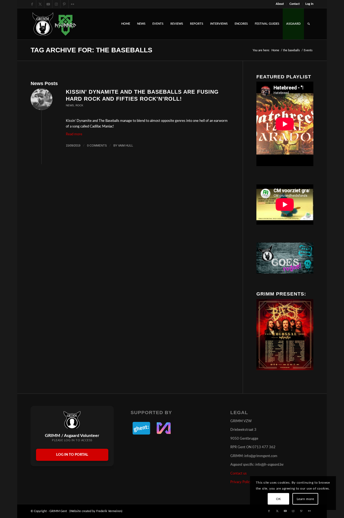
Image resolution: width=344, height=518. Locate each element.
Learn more (305, 499)
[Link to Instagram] (56, 4)
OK (278, 499)
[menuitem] (280, 4)
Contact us (238, 473)
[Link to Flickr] (73, 4)
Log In (309, 3)
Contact (294, 3)
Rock (79, 105)
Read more (74, 134)
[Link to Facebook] (32, 4)
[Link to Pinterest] (64, 4)
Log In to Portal (72, 455)
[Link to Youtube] (48, 4)
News (70, 105)
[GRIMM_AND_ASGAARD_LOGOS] (54, 23)
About (280, 3)
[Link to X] (40, 4)
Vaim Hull (125, 145)
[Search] (308, 23)
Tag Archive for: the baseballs (91, 50)
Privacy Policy (241, 482)
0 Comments (97, 145)
